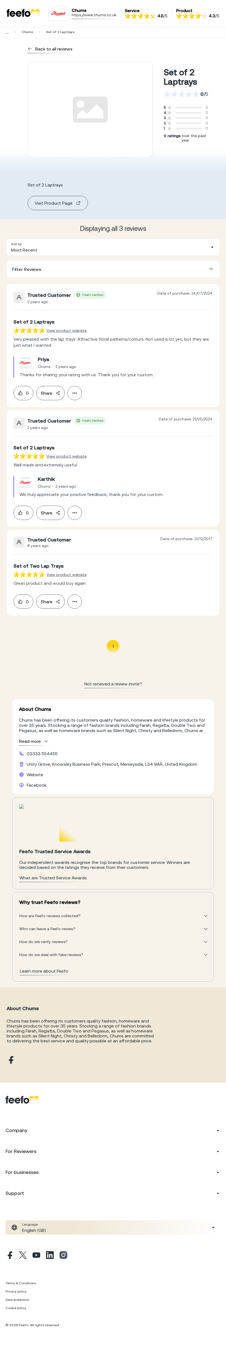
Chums (27, 32)
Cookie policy (16, 1308)
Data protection (17, 1300)
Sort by (16, 244)
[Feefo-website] (23, 13)
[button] (113, 247)
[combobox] (113, 247)
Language (30, 1224)
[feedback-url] (29, 330)
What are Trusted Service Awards (53, 877)
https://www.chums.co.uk (94, 15)
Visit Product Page (53, 203)
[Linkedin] (50, 1256)
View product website (67, 330)
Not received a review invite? (113, 683)
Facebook (37, 785)
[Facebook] (9, 1256)
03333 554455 (42, 753)
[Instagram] (63, 1256)
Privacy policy (16, 1291)
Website (35, 774)
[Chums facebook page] (10, 1060)
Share (46, 393)
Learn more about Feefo (44, 970)
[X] (23, 1256)
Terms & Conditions (21, 1283)
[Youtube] (36, 1256)
